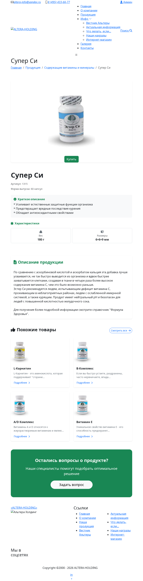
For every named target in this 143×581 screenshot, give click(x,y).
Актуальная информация (103, 27)
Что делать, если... (98, 31)
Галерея (86, 44)
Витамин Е (84, 422)
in (71, 575)
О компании (89, 10)
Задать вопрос (71, 484)
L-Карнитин (22, 368)
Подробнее (21, 382)
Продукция (88, 15)
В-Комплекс (84, 368)
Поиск (124, 30)
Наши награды (121, 530)
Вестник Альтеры (98, 23)
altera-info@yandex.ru (27, 2)
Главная (86, 6)
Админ (127, 2)
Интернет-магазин (99, 40)
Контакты (87, 48)
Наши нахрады (96, 35)
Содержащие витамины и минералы (69, 68)
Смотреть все (119, 330)
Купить (71, 159)
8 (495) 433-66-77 (59, 2)
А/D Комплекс (24, 422)
